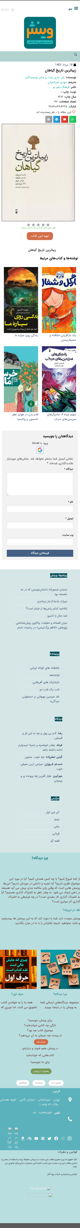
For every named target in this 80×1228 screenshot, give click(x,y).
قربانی (55, 833)
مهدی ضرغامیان (57, 82)
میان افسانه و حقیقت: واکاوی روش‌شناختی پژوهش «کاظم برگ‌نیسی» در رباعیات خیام (41, 625)
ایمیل (69, 519)
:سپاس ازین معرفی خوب (41, 766)
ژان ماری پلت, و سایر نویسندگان (44, 77)
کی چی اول (52, 812)
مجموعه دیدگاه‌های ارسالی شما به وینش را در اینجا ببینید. (59, 1005)
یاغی (56, 826)
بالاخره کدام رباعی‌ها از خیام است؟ (46, 608)
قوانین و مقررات (67, 1152)
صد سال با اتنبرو (57, 615)
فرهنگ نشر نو (61, 87)
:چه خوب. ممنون (43, 757)
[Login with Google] (40, 450)
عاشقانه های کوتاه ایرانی (44, 668)
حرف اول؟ (17, 994)
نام (70, 502)
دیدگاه (68, 469)
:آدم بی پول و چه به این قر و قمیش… (42, 735)
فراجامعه (54, 675)
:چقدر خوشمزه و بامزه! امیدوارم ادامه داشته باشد (40, 747)
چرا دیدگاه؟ (60, 994)
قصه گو (55, 841)
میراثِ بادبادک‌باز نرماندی (52, 601)
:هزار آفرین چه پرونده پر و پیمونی (41, 778)
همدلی (39, 879)
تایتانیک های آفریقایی (46, 682)
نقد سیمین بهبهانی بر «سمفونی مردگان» (40, 699)
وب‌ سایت (67, 535)
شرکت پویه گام (54, 1174)
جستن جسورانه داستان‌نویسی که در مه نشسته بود (44, 592)
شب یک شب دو (49, 689)
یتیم (56, 819)
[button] (72, 119)
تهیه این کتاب (40, 235)
